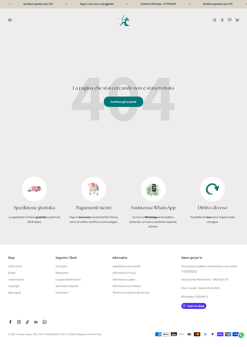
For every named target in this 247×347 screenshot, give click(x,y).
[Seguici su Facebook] (10, 322)
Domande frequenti (67, 286)
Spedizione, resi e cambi (126, 266)
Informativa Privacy (124, 273)
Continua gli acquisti (123, 102)
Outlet (11, 273)
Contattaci (62, 292)
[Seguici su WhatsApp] (44, 322)
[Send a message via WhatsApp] (241, 335)
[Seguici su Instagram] (19, 322)
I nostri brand (16, 279)
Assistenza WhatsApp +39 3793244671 (155, 4)
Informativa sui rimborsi (127, 286)
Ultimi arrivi (15, 266)
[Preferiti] (229, 19)
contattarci (190, 271)
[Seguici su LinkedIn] (36, 322)
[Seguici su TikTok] (27, 322)
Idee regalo (14, 292)
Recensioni (62, 273)
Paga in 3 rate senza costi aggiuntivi (94, 4)
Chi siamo (61, 266)
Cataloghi (14, 286)
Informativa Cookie (124, 279)
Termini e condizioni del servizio (131, 292)
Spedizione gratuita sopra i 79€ (35, 4)
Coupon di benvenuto (68, 279)
